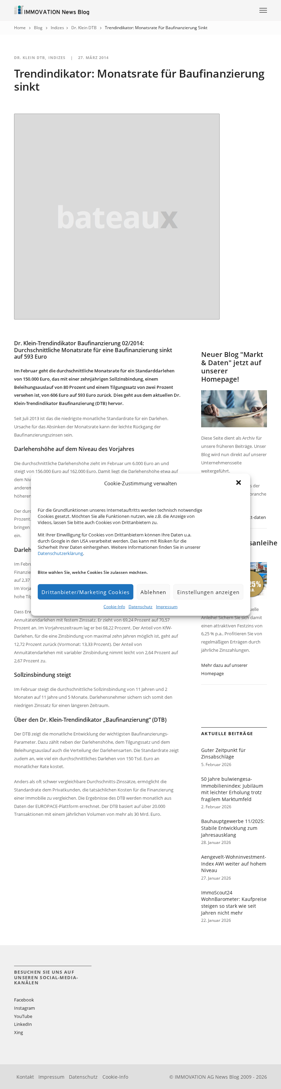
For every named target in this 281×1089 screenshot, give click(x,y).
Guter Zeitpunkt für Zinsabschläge (223, 753)
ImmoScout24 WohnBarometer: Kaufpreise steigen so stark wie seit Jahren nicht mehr (234, 902)
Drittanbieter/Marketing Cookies (85, 592)
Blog (38, 28)
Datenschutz (140, 607)
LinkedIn (23, 1024)
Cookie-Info (114, 607)
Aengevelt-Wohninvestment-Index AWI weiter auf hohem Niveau (233, 863)
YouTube (23, 1016)
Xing (18, 1032)
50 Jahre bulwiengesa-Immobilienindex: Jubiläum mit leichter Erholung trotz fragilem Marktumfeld (232, 789)
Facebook (24, 1000)
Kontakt (25, 1077)
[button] (239, 483)
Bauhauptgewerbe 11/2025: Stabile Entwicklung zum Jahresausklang (233, 828)
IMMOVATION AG (194, 1077)
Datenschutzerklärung (60, 553)
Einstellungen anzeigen (208, 592)
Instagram (24, 1008)
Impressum (167, 607)
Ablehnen (153, 592)
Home (20, 28)
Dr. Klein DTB (84, 28)
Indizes (57, 28)
